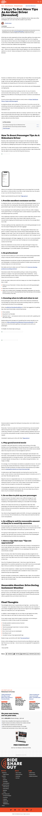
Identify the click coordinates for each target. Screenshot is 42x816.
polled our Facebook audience (14, 307)
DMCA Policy (32, 772)
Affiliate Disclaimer (33, 776)
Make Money (6, 786)
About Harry (18, 772)
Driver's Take (18, 697)
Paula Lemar (8, 23)
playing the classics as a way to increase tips (17, 469)
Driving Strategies (7, 795)
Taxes (4, 792)
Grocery (5, 779)
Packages (5, 781)
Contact (17, 778)
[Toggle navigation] (40, 2)
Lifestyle (5, 799)
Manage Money (5, 785)
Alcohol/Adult (6, 783)
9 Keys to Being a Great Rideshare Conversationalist (20, 322)
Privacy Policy (32, 774)
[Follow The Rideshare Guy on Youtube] (27, 810)
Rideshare (4, 772)
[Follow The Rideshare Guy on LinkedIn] (15, 810)
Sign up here (24, 196)
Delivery (4, 776)
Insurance (5, 797)
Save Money (6, 788)
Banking (5, 790)
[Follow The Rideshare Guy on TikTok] (31, 810)
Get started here (25, 638)
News (3, 805)
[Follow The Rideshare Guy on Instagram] (19, 810)
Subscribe (18, 776)
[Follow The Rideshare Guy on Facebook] (22, 810)
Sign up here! (26, 438)
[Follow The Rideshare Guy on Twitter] (11, 810)
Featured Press (19, 774)
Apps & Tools (6, 774)
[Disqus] (21, 672)
